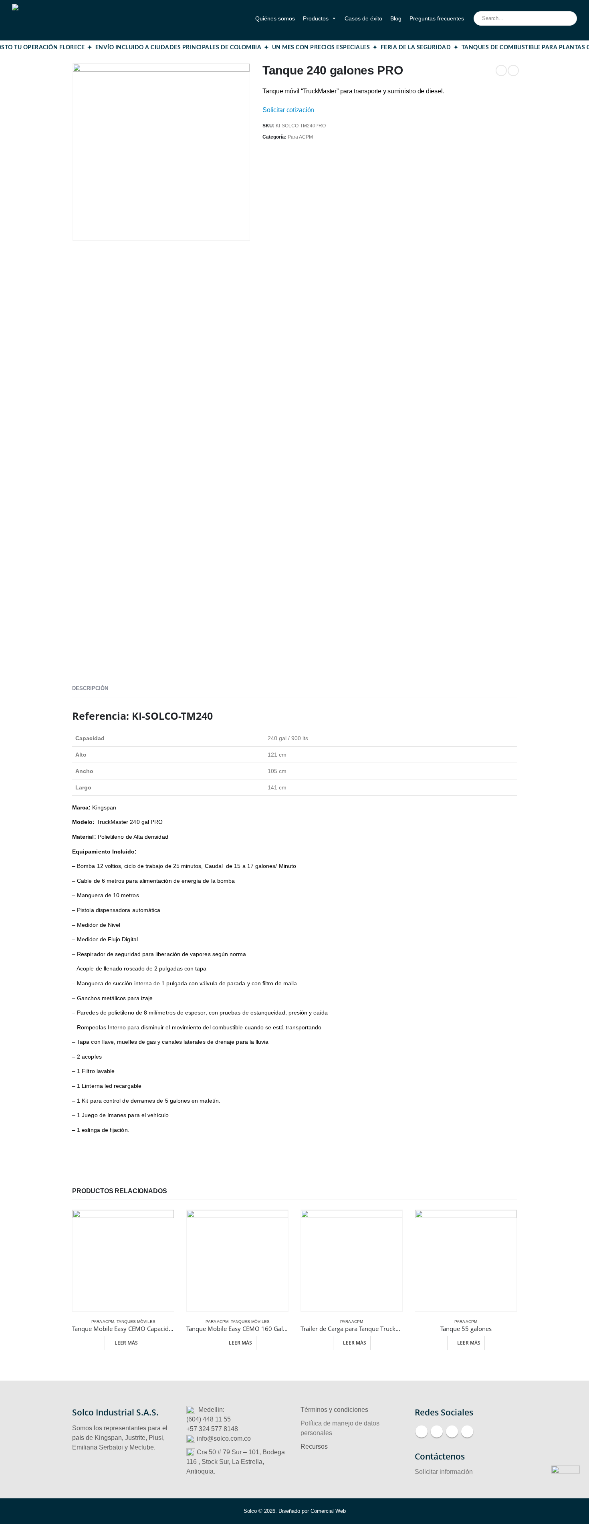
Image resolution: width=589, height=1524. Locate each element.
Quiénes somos (275, 18)
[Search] (565, 18)
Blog (395, 18)
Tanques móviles (136, 1321)
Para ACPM (300, 137)
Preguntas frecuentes (436, 18)
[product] (123, 1260)
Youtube (437, 1431)
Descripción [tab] (90, 688)
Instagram (452, 1431)
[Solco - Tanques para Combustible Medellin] (52, 18)
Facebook (422, 1431)
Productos (316, 18)
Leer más (126, 1342)
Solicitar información (444, 1471)
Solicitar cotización (288, 110)
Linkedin (467, 1431)
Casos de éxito (363, 18)
